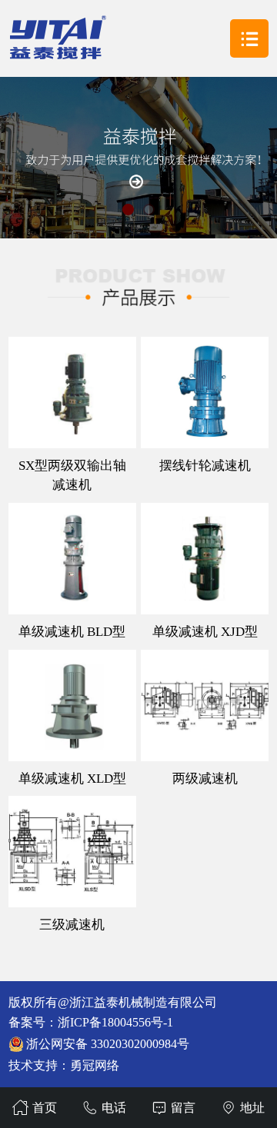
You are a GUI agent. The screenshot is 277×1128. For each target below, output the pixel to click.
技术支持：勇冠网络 (63, 1065)
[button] (128, 209)
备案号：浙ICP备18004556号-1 (90, 1022)
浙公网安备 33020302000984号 (107, 1043)
